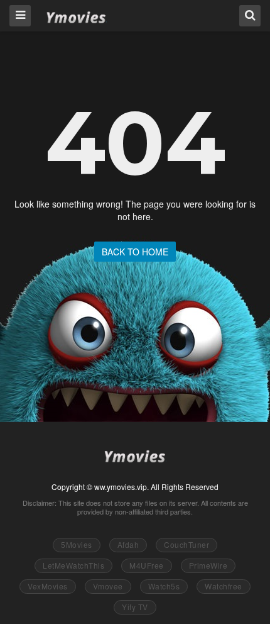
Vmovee (108, 586)
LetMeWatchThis (73, 565)
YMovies (76, 14)
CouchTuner (186, 544)
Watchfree (223, 586)
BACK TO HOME (135, 251)
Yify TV (135, 606)
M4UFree (146, 565)
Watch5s (164, 586)
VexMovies (48, 586)
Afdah (128, 544)
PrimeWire (208, 565)
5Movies (76, 544)
